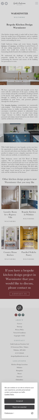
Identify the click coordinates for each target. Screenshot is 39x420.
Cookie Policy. (9, 394)
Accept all (19, 401)
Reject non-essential (19, 407)
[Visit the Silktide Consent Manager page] (32, 413)
